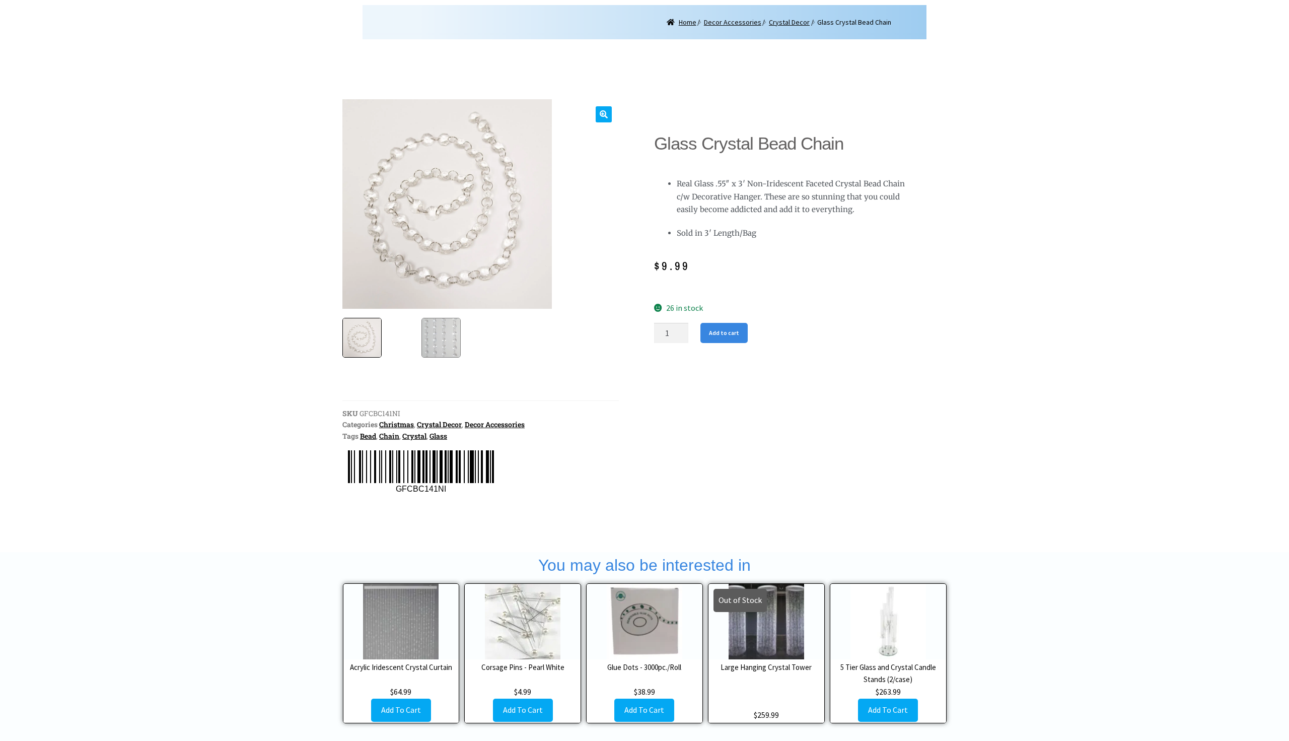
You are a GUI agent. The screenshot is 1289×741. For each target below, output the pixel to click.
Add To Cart (401, 710)
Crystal (414, 436)
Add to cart (724, 332)
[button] (604, 114)
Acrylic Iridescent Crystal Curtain (401, 667)
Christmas (396, 424)
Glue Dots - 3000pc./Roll (644, 667)
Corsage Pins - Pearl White (522, 667)
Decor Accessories (732, 22)
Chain (389, 436)
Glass (438, 436)
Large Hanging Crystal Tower (766, 667)
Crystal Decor (789, 22)
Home (687, 22)
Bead (368, 436)
